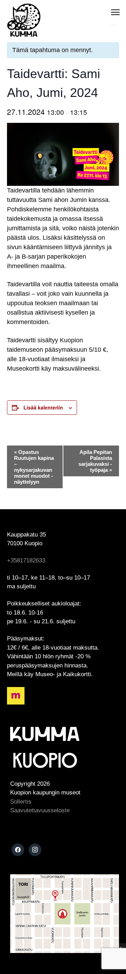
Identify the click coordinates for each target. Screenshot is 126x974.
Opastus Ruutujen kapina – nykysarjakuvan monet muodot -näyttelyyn (34, 467)
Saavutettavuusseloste (40, 810)
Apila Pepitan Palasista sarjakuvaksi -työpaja (95, 461)
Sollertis (20, 801)
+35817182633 (26, 560)
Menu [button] (108, 12)
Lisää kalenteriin (43, 407)
